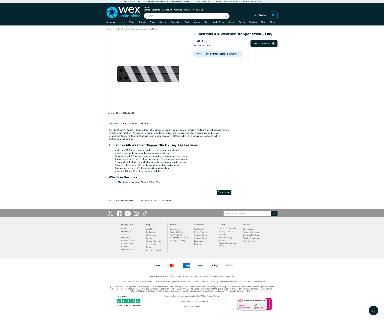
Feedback (125, 238)
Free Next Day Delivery (180, 1)
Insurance (198, 241)
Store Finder (151, 244)
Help (148, 224)
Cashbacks (248, 229)
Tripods (142, 22)
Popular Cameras (128, 241)
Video (132, 22)
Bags (152, 22)
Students (156, 10)
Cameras (110, 22)
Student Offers (176, 232)
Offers (272, 22)
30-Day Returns (203, 1)
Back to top (224, 192)
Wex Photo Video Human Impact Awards (179, 236)
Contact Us (198, 10)
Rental (231, 22)
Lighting (162, 22)
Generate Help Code (154, 250)
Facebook (119, 213)
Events (242, 22)
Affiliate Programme (251, 238)
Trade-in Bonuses (251, 232)
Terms (216, 296)
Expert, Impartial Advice (226, 1)
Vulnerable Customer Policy (228, 244)
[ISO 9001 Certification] (254, 305)
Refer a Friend (249, 241)
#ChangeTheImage (178, 241)
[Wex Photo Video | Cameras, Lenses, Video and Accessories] (123, 12)
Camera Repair (200, 238)
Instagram (136, 213)
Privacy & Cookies (226, 232)
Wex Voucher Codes (251, 235)
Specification (129, 123)
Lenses (122, 22)
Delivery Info (151, 235)
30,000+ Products (131, 1)
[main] (192, 116)
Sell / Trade (218, 22)
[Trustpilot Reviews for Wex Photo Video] (129, 301)
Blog (263, 22)
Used (206, 22)
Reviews (145, 123)
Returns (149, 238)
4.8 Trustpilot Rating (252, 1)
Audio (187, 22)
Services (253, 22)
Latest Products (128, 249)
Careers (149, 247)
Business (187, 10)
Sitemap (222, 235)
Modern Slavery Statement (225, 239)
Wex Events (199, 229)
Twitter (110, 213)
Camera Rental (200, 235)
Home (123, 229)
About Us (150, 229)
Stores (147, 10)
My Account (167, 10)
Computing (176, 22)
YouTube (127, 213)
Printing (197, 244)
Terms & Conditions (227, 229)
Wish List (178, 10)
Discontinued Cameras (127, 245)
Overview (113, 123)
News (173, 224)
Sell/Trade (259, 15)
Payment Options (153, 241)
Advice (124, 235)
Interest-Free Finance (155, 1)
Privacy (210, 296)
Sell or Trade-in (201, 232)
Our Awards (175, 229)
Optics (197, 22)
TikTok (144, 213)
